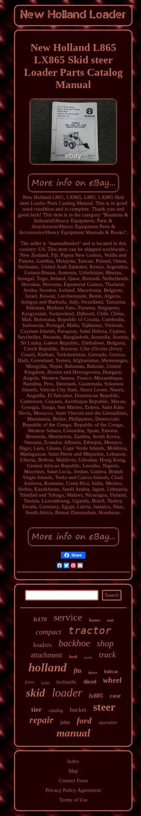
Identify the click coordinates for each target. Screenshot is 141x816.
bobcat (111, 671)
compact (48, 631)
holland (47, 667)
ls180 (45, 683)
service (68, 617)
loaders (42, 644)
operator (108, 722)
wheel (112, 680)
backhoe (74, 643)
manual (73, 733)
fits (77, 670)
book (73, 656)
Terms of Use (73, 800)
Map (73, 771)
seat (110, 620)
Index (73, 761)
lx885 (96, 695)
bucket (78, 709)
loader (67, 692)
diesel (90, 682)
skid (35, 693)
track (107, 654)
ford (84, 720)
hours (94, 620)
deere (92, 672)
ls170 (40, 619)
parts (88, 657)
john (65, 722)
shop (105, 643)
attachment (46, 655)
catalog (56, 710)
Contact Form (73, 780)
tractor (89, 630)
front (29, 682)
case (115, 695)
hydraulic (66, 682)
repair (41, 720)
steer (104, 707)
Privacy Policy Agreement (73, 790)
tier (36, 709)
